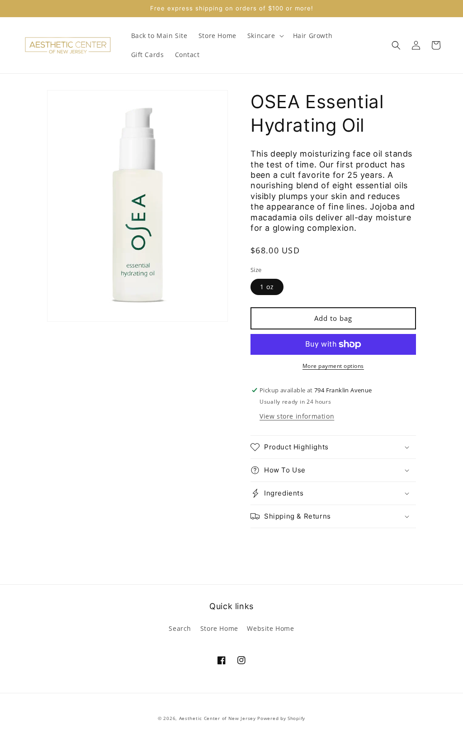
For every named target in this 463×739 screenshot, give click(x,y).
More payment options (333, 366)
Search (180, 628)
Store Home (219, 628)
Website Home (270, 628)
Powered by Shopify (281, 718)
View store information (297, 416)
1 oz (267, 286)
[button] (265, 35)
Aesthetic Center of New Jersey (217, 718)
